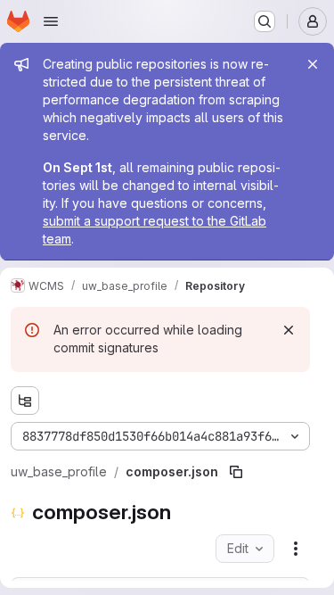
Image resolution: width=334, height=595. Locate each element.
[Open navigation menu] (51, 21)
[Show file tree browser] (25, 400)
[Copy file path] (236, 472)
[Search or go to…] (264, 21)
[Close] (312, 64)
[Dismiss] (288, 330)
